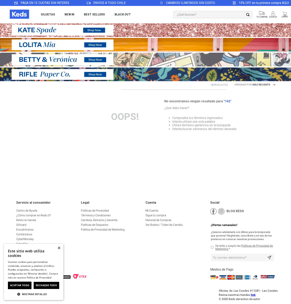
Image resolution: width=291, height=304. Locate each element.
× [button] (58, 248)
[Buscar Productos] (248, 14)
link (253, 294)
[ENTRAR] (273, 14)
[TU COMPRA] (261, 15)
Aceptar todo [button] (19, 285)
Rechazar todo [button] (46, 285)
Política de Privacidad (39, 277)
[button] (33, 294)
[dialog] (33, 272)
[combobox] (212, 14)
